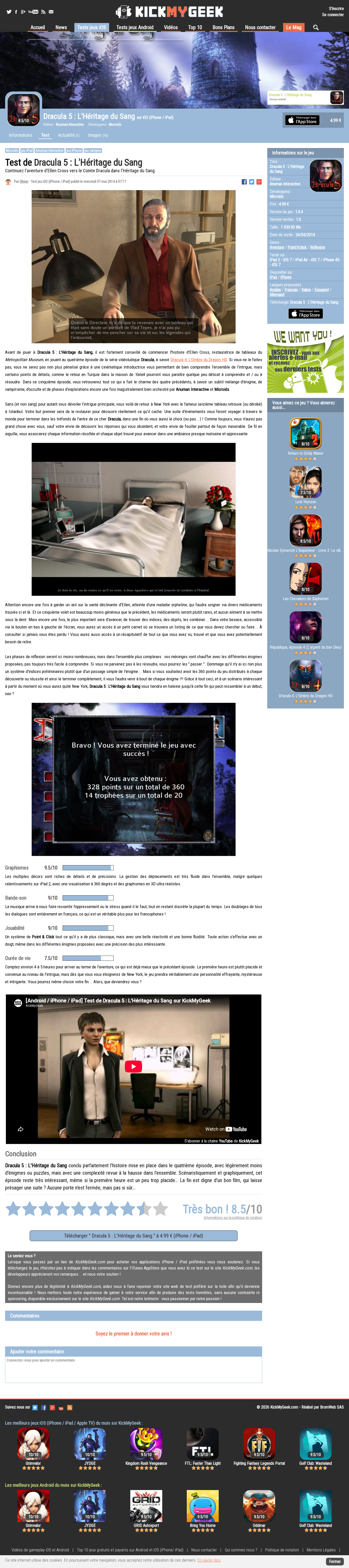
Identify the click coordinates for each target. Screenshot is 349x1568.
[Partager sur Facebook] (244, 181)
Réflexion (317, 247)
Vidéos (171, 27)
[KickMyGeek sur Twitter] (9, 12)
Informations (20, 135)
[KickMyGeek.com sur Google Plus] (52, 1407)
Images (98, 135)
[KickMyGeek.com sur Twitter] (35, 1407)
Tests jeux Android (135, 27)
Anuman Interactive (50, 150)
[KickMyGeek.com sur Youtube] (61, 1407)
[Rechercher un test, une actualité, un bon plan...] (317, 27)
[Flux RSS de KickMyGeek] (43, 12)
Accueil (38, 27)
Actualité (68, 135)
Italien (306, 289)
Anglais (275, 289)
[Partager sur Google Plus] (259, 181)
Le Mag (293, 27)
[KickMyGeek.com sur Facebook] (44, 1407)
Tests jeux (91, 27)
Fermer (335, 1561)
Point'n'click (297, 247)
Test (45, 135)
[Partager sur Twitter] (252, 181)
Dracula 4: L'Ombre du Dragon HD (198, 359)
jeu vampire (93, 150)
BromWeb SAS (332, 1407)
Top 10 (195, 27)
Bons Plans (224, 27)
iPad (273, 277)
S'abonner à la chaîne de (221, 1141)
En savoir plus (208, 1560)
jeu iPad (27, 150)
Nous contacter (260, 27)
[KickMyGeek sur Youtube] (33, 12)
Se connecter (333, 14)
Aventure (277, 247)
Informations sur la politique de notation (233, 1218)
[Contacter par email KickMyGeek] (51, 12)
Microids (12, 150)
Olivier (24, 181)
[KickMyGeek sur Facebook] (16, 12)
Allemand (277, 294)
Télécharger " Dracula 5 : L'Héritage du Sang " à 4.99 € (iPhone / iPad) (133, 1236)
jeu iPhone (74, 150)
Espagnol (322, 289)
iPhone (286, 277)
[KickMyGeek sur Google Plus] (23, 12)
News (61, 27)
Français (291, 289)
